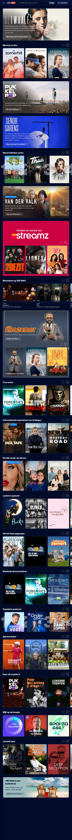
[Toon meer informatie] (34, 285)
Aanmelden (64, 3)
